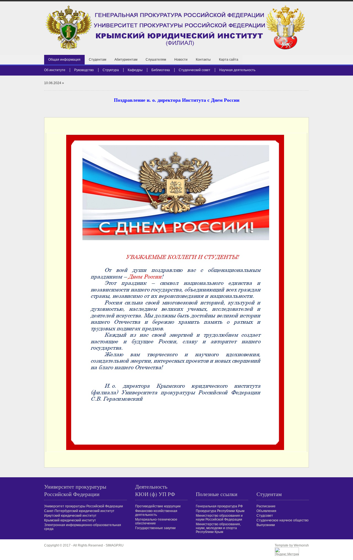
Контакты (203, 59)
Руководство (84, 70)
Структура (111, 70)
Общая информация (64, 59)
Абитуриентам (125, 59)
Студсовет (264, 516)
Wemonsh (301, 545)
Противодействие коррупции (158, 506)
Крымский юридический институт (70, 520)
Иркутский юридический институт (70, 516)
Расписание (266, 506)
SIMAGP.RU (115, 545)
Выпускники (265, 525)
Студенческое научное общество (282, 520)
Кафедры (135, 70)
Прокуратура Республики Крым (220, 511)
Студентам (97, 59)
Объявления (266, 511)
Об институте (54, 70)
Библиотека (160, 70)
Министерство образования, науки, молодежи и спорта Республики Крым (218, 528)
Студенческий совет (194, 70)
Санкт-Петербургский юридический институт (79, 511)
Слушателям (156, 59)
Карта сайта (228, 59)
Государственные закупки (155, 528)
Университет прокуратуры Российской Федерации (83, 506)
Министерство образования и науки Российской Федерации (219, 517)
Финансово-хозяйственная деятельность (156, 513)
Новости (181, 59)
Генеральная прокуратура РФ (219, 506)
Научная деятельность (237, 70)
